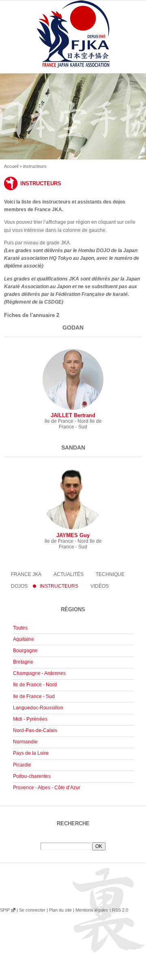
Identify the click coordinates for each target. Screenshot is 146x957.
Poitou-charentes (32, 776)
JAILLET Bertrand (73, 415)
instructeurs (59, 586)
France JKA (26, 574)
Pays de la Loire (31, 753)
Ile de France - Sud (34, 696)
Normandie (25, 742)
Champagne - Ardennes (39, 673)
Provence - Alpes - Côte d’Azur (46, 787)
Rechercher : (73, 839)
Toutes (20, 628)
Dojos (19, 586)
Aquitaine (23, 639)
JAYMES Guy (73, 535)
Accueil (11, 166)
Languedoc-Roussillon (38, 708)
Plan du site (60, 910)
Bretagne (23, 662)
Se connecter (32, 910)
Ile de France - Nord (35, 684)
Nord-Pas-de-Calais (35, 730)
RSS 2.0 (120, 910)
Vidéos (99, 586)
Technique (110, 574)
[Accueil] (73, 43)
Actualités (69, 574)
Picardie (22, 765)
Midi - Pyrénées (30, 719)
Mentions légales (91, 910)
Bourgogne (25, 650)
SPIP (5, 910)
